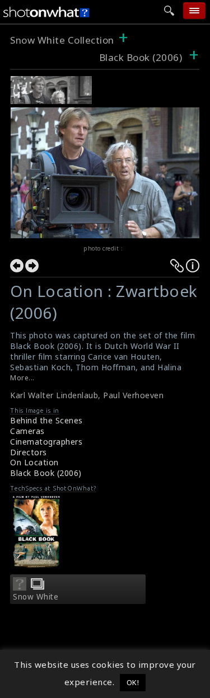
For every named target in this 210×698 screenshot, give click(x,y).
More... (22, 378)
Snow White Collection (62, 40)
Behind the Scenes (46, 420)
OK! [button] (133, 682)
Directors (28, 452)
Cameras (27, 431)
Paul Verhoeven (133, 395)
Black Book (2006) (141, 57)
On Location (34, 462)
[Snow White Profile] (19, 587)
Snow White (35, 597)
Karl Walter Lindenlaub (54, 395)
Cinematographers (46, 441)
